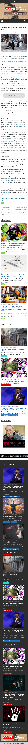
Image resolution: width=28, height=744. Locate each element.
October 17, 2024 (6, 304)
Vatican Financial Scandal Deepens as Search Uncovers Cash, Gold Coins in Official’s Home (6, 211)
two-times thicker (9, 138)
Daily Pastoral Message (6, 415)
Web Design (7, 743)
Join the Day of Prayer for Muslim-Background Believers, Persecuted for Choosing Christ (21, 210)
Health (2, 202)
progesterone (9, 180)
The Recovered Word (5, 385)
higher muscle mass (20, 126)
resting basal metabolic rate (12, 124)
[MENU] (26, 21)
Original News (4, 356)
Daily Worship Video (7, 549)
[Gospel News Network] (2, 21)
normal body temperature (14, 78)
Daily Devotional (6, 522)
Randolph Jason (16, 33)
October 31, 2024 (6, 241)
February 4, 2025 (5, 377)
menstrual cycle (18, 163)
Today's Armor (15, 415)
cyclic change (12, 159)
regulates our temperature (14, 171)
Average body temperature (10, 87)
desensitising (5, 192)
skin (5, 145)
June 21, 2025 (5, 347)
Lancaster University (10, 58)
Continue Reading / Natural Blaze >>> (13, 199)
